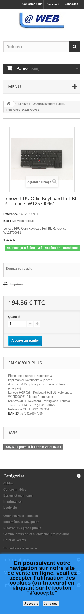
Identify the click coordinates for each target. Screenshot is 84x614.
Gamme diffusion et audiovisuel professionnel (37, 534)
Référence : (12, 214)
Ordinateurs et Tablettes (21, 516)
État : (7, 221)
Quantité (14, 317)
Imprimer (17, 284)
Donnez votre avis (19, 268)
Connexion (71, 4)
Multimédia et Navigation (21, 522)
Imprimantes (13, 501)
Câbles (8, 483)
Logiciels (10, 507)
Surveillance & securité (20, 548)
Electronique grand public (22, 528)
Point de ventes (15, 540)
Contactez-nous (32, 4)
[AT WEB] (42, 21)
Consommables (15, 489)
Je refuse (51, 603)
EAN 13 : (14, 413)
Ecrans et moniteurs (18, 495)
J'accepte (31, 603)
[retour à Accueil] (8, 104)
